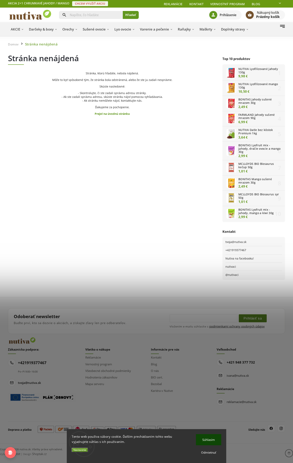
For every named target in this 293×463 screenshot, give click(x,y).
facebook (271, 428)
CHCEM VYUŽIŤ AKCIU (90, 3)
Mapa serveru (94, 384)
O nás (155, 371)
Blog (256, 4)
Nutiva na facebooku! (239, 258)
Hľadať (130, 15)
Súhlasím (208, 440)
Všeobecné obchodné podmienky (108, 371)
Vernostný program (227, 4)
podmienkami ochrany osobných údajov (237, 326)
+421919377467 (235, 250)
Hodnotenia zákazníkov (101, 377)
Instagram (281, 428)
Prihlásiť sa (253, 318)
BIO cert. (157, 377)
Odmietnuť (208, 452)
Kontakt (196, 4)
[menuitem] (17, 29)
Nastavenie (79, 449)
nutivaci (230, 266)
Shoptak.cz (39, 454)
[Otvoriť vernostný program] (10, 452)
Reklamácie (173, 4)
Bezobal (156, 384)
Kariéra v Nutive (162, 391)
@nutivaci (232, 275)
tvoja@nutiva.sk (235, 242)
